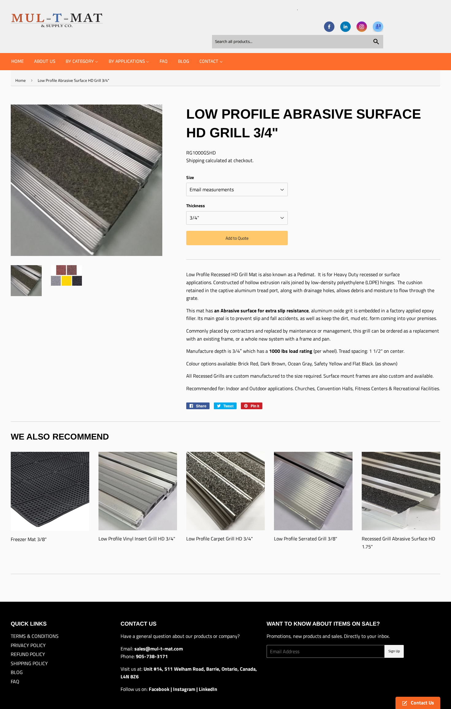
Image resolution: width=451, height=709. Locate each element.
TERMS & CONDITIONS (35, 636)
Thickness (195, 205)
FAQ (15, 681)
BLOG (17, 672)
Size (190, 177)
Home (20, 80)
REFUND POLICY (28, 654)
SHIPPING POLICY (29, 663)
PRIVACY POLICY (28, 645)
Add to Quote (237, 238)
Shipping (195, 160)
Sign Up (394, 651)
